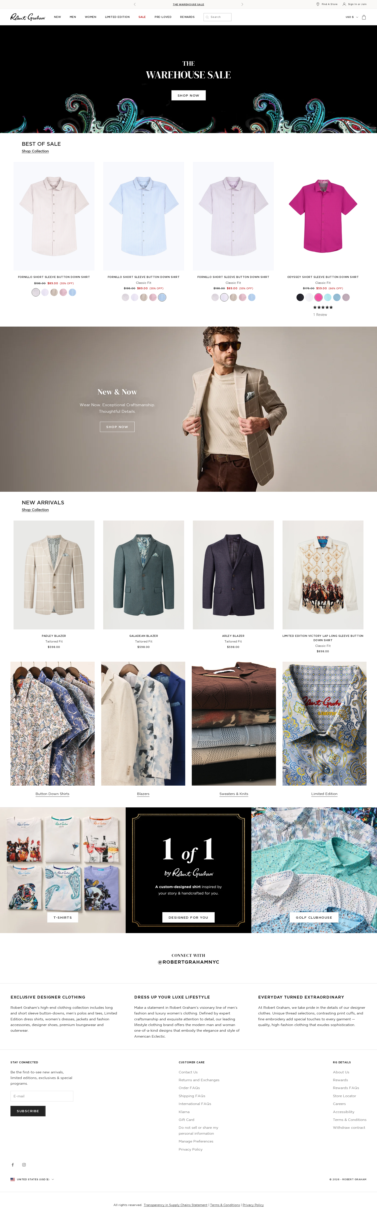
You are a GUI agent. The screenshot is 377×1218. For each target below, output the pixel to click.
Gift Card (186, 1120)
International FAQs (195, 1104)
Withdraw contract (349, 1127)
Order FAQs (189, 1088)
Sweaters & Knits (233, 794)
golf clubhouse (314, 917)
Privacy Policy (190, 1149)
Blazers (143, 794)
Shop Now (189, 95)
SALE (142, 16)
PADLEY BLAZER (54, 635)
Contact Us (188, 1072)
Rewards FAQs (346, 1088)
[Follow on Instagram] (24, 1165)
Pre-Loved (163, 16)
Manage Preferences (196, 1141)
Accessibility (343, 1112)
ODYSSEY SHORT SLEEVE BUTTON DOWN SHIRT (323, 277)
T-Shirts (62, 917)
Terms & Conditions (350, 1120)
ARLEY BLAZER (233, 635)
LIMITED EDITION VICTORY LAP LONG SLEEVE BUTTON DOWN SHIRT (323, 638)
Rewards (187, 16)
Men (73, 16)
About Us (341, 1072)
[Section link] (188, 79)
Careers (339, 1104)
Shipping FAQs (192, 1096)
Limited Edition (117, 16)
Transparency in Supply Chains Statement (175, 1205)
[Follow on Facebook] (12, 1165)
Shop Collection (35, 151)
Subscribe (28, 1111)
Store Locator (344, 1096)
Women (90, 16)
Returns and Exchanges (199, 1080)
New (57, 16)
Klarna (184, 1112)
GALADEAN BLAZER (143, 635)
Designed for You (188, 917)
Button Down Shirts (52, 794)
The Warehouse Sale (188, 4)
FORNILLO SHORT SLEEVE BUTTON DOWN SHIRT (54, 277)
